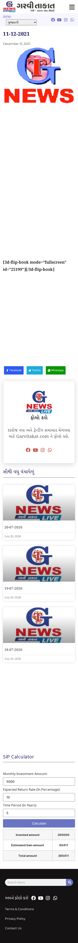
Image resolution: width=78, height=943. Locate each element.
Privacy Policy (15, 919)
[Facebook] (28, 450)
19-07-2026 (13, 588)
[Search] (69, 882)
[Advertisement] (39, 147)
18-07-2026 (13, 650)
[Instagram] (42, 450)
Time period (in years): (20, 805)
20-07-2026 (13, 527)
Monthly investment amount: (25, 773)
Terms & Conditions (19, 909)
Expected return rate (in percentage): (31, 789)
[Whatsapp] (50, 450)
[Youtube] (35, 450)
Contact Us (13, 928)
